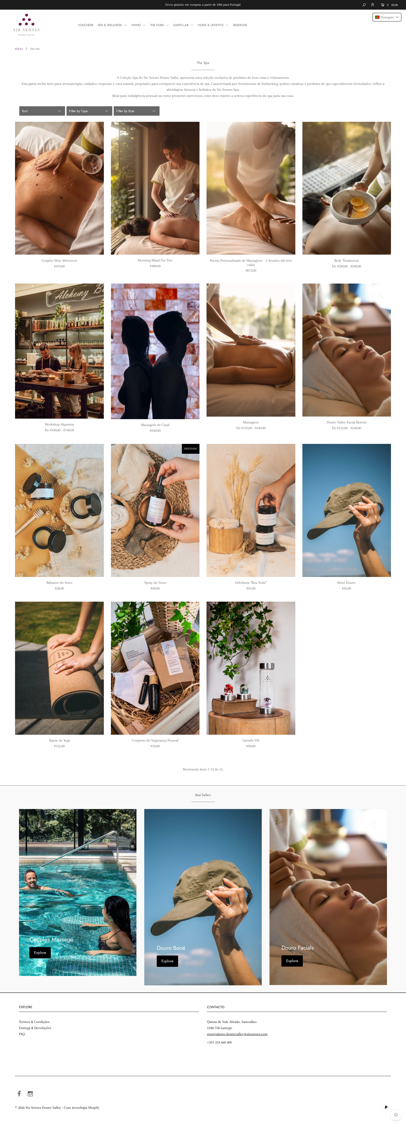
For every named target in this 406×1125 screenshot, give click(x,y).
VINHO (136, 25)
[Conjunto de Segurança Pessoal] (155, 668)
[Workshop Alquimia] (59, 351)
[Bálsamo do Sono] (59, 510)
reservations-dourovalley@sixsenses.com (237, 1034)
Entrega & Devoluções (35, 1028)
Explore (40, 952)
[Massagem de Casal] (155, 351)
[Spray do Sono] (155, 510)
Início (19, 49)
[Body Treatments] (346, 188)
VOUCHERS (85, 25)
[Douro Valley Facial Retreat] (346, 350)
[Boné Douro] (346, 510)
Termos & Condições (34, 1022)
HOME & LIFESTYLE (211, 25)
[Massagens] (251, 350)
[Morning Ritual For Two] (155, 188)
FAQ (22, 1034)
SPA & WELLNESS (110, 25)
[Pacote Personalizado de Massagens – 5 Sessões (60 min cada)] (251, 188)
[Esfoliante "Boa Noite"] (251, 510)
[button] (387, 17)
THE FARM (157, 25)
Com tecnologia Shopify (81, 1107)
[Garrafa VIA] (251, 668)
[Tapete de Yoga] (59, 668)
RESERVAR (240, 25)
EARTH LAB (181, 25)
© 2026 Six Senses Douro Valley (38, 1107)
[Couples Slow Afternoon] (59, 188)
